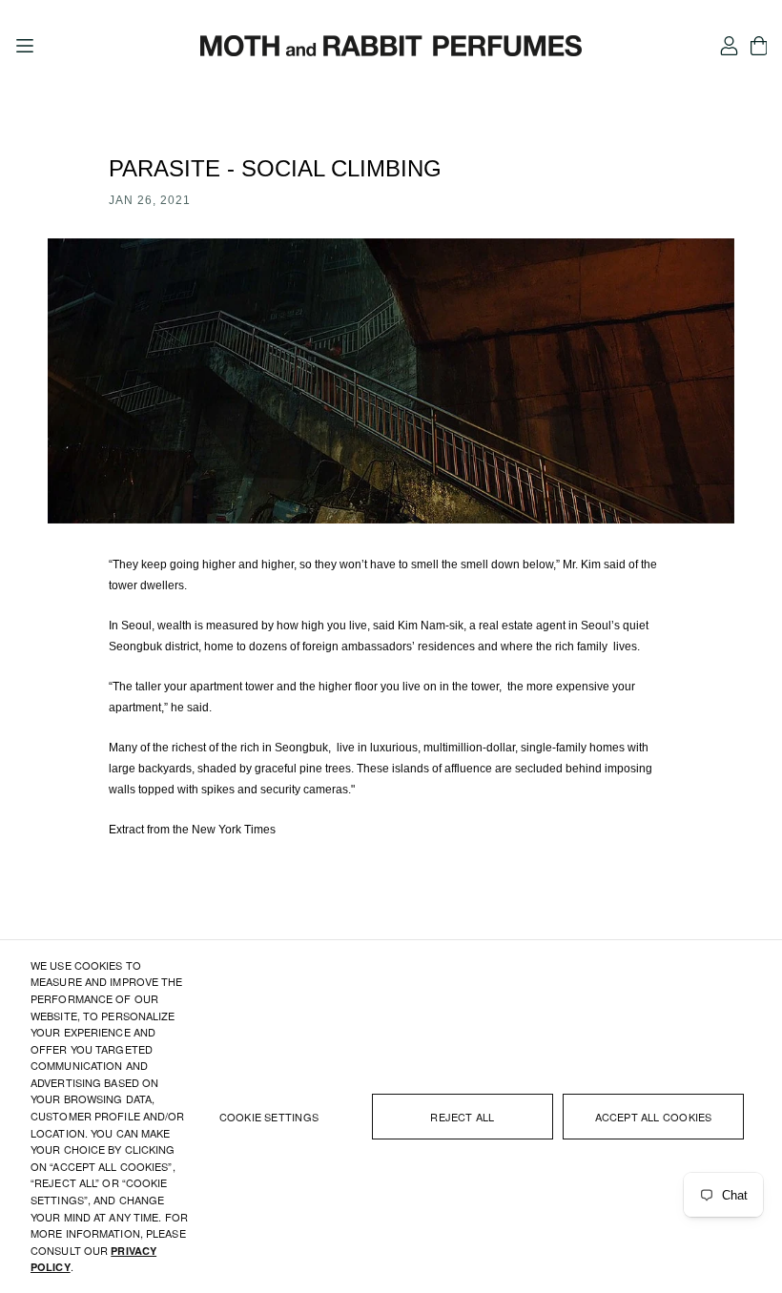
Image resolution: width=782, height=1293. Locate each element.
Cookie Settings (269, 1116)
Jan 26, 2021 (150, 200)
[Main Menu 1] (24, 45)
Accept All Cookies (653, 1116)
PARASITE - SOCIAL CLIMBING (275, 168)
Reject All (462, 1116)
